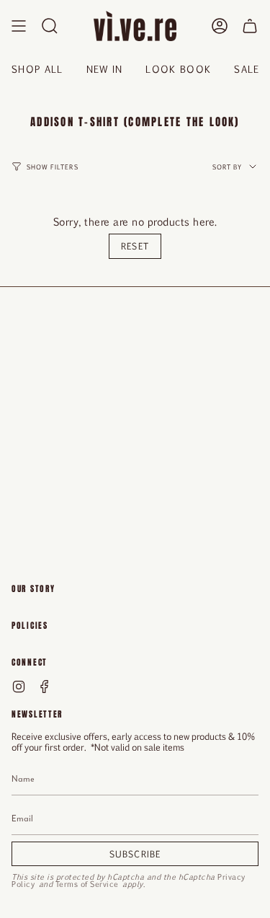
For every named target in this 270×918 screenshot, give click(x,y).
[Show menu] (19, 26)
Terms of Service (87, 883)
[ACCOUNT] (219, 26)
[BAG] (249, 26)
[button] (49, 26)
